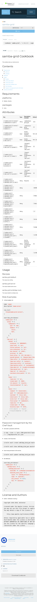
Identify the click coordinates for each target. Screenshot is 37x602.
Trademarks (7, 593)
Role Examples (8, 86)
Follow (19, 31)
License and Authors (8, 89)
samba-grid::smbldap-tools (11, 84)
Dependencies (10, 50)
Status (24, 598)
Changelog (16, 50)
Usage (5, 77)
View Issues (18, 555)
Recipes (7, 79)
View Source (18, 551)
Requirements (7, 70)
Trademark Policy (17, 598)
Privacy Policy (26, 597)
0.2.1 (18, 27)
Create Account (23, 4)
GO (31, 12)
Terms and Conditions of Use (17, 597)
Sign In (33, 4)
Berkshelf (11, 39)
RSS (4, 21)
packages (7, 73)
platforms (7, 72)
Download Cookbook (18, 575)
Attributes (6, 75)
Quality (22, 51)
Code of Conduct (7, 597)
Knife (15, 39)
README (4, 50)
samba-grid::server (9, 82)
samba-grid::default (9, 80)
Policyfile (5, 39)
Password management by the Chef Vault (14, 88)
